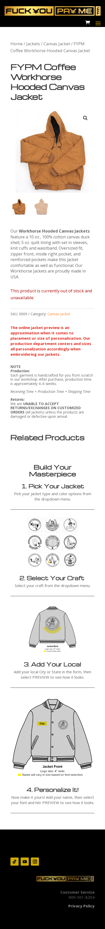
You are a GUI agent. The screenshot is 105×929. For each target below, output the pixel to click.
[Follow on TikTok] (14, 861)
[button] (85, 118)
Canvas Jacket (57, 44)
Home (16, 44)
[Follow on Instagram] (35, 861)
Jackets (33, 44)
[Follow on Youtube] (25, 861)
